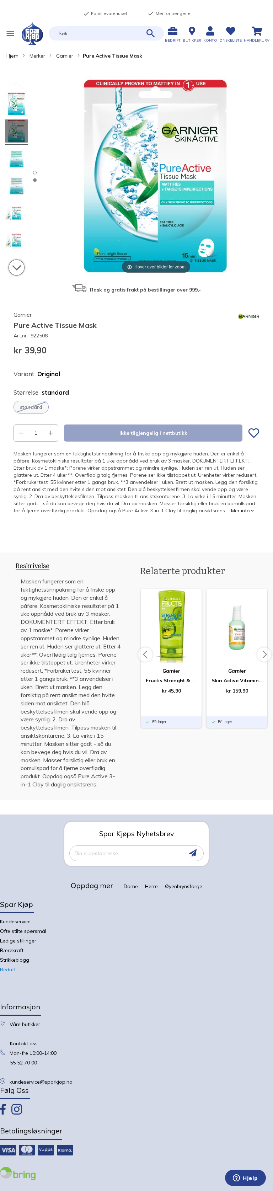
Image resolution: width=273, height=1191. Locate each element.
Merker (37, 56)
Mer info (240, 510)
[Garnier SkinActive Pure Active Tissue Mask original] (16, 105)
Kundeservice (15, 921)
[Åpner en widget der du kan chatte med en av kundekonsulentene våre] (245, 1178)
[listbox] (136, 407)
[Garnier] (248, 325)
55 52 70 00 (23, 1062)
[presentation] (32, 567)
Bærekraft (11, 950)
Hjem (12, 56)
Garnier (64, 56)
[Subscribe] (193, 853)
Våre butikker (25, 1024)
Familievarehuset (105, 13)
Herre (151, 886)
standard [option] (31, 407)
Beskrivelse (32, 566)
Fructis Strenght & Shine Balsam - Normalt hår (171, 680)
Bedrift (8, 969)
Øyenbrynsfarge (183, 886)
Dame (131, 886)
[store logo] (32, 33)
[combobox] (106, 33)
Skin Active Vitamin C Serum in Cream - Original (237, 680)
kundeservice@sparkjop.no (41, 1082)
